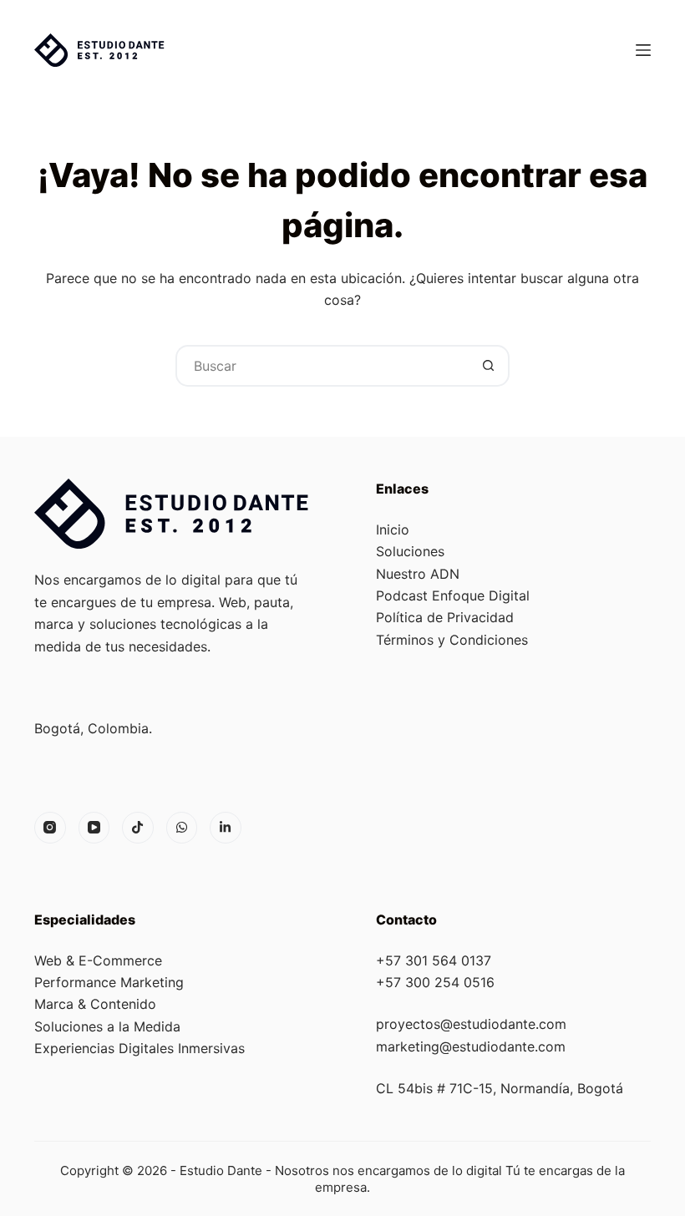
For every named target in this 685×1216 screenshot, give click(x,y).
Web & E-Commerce (98, 960)
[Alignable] (225, 828)
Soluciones (410, 551)
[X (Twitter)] (182, 828)
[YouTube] (94, 828)
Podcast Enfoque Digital (453, 595)
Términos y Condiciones (452, 639)
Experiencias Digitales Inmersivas (139, 1048)
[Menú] (643, 50)
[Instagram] (50, 828)
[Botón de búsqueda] (489, 366)
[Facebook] (138, 828)
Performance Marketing (109, 982)
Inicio (392, 529)
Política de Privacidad (445, 617)
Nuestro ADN (417, 573)
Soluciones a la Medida (107, 1026)
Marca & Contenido (95, 1004)
